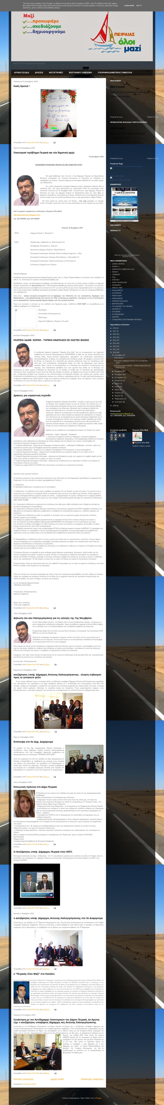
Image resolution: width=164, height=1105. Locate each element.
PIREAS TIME (117, 288)
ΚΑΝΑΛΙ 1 (115, 266)
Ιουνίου (117, 387)
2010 (115, 352)
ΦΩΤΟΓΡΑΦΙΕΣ (56, 73)
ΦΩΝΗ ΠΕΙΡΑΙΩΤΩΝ (119, 282)
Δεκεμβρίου (119, 355)
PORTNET (116, 280)
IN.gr (113, 277)
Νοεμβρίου (118, 371)
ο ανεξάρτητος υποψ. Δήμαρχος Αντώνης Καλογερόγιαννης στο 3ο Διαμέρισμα (58, 918)
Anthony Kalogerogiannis (117, 176)
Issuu (121, 117)
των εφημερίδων (128, 221)
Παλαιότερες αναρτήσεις (92, 1079)
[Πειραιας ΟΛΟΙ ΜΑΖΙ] (111, 169)
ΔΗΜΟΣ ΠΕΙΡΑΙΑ (118, 264)
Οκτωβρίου (119, 374)
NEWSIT (115, 272)
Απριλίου (118, 393)
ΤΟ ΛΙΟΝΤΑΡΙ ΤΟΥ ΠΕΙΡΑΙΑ (122, 306)
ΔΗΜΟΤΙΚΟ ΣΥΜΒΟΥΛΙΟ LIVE (123, 269)
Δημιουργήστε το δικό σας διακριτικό (120, 180)
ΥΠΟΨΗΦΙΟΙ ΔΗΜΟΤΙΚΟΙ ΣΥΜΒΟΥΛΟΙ (115, 73)
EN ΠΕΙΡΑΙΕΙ (116, 293)
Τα (116, 221)
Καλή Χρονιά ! (22, 86)
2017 (115, 331)
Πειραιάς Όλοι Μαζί (142, 443)
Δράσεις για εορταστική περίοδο (32, 395)
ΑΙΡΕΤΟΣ (115, 317)
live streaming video (124, 255)
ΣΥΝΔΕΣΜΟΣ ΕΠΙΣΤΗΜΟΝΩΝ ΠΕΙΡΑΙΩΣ (127, 320)
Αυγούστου (119, 380)
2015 (115, 337)
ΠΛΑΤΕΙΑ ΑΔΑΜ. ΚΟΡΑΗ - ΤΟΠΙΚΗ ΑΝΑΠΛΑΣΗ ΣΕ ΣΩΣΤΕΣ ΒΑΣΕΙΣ (51, 340)
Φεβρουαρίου (119, 399)
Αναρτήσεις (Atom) (29, 1084)
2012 (115, 346)
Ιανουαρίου (119, 402)
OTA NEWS (116, 312)
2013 (115, 343)
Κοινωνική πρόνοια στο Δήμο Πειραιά (35, 787)
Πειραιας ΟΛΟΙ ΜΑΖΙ (116, 166)
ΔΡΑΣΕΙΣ (39, 73)
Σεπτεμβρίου (119, 377)
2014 (115, 340)
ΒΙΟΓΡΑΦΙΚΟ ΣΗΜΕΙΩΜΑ (80, 73)
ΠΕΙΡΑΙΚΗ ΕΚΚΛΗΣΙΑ (120, 301)
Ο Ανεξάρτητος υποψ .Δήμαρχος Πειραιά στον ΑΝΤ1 (43, 851)
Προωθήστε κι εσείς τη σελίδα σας (133, 166)
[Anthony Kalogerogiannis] (111, 178)
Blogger (98, 1098)
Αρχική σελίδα (57, 1079)
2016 (115, 334)
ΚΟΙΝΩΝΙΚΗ (116, 285)
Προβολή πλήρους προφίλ (141, 446)
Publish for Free (152, 117)
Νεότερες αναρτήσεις (23, 1079)
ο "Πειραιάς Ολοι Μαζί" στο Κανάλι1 (34, 974)
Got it (139, 5)
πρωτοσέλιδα (120, 221)
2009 (115, 406)
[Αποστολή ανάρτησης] (54, 142)
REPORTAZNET (118, 304)
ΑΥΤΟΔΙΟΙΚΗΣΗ (118, 314)
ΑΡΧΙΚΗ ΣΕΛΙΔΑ (21, 73)
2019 (115, 328)
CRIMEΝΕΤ (116, 274)
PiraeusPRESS (117, 290)
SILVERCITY (116, 309)
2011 (115, 349)
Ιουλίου (117, 384)
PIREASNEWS (117, 298)
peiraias (136, 255)
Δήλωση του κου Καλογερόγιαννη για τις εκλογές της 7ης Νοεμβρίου (53, 618)
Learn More (129, 5)
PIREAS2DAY (117, 296)
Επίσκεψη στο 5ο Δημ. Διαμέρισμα (33, 741)
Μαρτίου (118, 396)
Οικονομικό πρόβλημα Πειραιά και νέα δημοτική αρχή (44, 152)
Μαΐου (117, 390)
